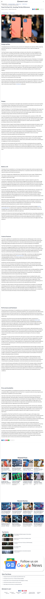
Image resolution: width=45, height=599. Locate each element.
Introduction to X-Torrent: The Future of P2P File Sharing (23, 542)
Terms (18, 593)
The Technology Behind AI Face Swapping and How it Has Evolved (6, 512)
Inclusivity (25, 592)
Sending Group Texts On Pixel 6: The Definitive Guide (22, 538)
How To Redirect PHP (17, 546)
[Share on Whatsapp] (38, 9)
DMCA (38, 593)
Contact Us (13, 593)
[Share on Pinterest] (36, 9)
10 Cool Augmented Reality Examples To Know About (22, 534)
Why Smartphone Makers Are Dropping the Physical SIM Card (16, 525)
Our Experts (12, 592)
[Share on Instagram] (5, 440)
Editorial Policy (18, 592)
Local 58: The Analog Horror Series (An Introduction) (22, 550)
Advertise (7, 593)
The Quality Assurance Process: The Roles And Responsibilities (13, 578)
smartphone (18, 84)
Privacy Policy (24, 593)
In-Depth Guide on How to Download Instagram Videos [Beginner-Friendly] (15, 580)
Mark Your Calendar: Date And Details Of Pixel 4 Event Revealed (5, 469)
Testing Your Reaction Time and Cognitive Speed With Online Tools (6, 525)
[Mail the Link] (41, 9)
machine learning (19, 255)
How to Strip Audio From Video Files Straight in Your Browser (39, 512)
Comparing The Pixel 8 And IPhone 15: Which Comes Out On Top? (27, 482)
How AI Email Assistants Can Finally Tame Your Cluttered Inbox (17, 512)
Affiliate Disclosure (32, 593)
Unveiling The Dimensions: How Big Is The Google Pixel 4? (38, 469)
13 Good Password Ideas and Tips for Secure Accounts (12, 582)
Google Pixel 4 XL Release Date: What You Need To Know (6, 482)
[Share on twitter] (34, 9)
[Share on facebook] (33, 9)
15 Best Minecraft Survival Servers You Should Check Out (12, 584)
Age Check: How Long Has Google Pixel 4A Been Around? (16, 469)
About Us (5, 592)
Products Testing (32, 592)
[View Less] (43, 9)
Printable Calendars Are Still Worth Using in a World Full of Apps (28, 512)
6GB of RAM (37, 320)
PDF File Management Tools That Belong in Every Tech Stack (38, 525)
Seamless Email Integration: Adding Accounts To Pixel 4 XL (38, 482)
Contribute (39, 592)
